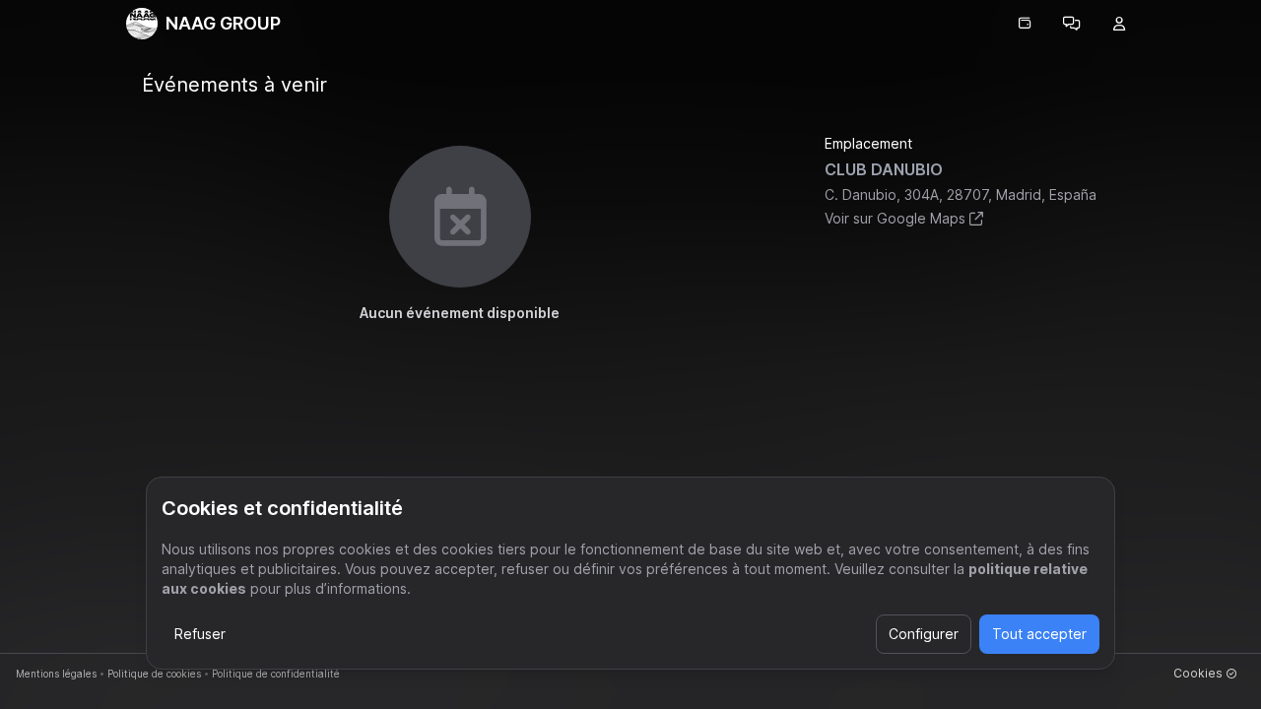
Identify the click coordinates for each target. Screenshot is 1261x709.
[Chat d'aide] (1072, 23)
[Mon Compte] (1119, 23)
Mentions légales (56, 673)
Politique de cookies (154, 673)
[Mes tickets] (1024, 23)
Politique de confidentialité (276, 673)
